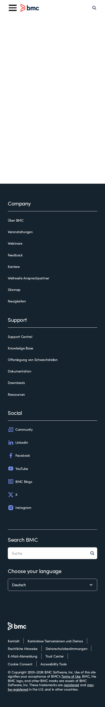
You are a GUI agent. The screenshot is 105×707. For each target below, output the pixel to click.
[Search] (94, 8)
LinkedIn (21, 442)
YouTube (21, 468)
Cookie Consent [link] (20, 664)
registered (71, 685)
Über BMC (16, 220)
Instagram (23, 507)
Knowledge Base (20, 348)
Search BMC (23, 539)
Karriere (14, 266)
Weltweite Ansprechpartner (28, 278)
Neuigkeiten (17, 301)
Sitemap (14, 290)
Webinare (15, 243)
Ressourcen (16, 394)
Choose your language (34, 571)
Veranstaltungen (20, 232)
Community (23, 429)
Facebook (22, 455)
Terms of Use (71, 676)
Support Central (20, 337)
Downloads (16, 383)
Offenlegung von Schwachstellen (33, 360)
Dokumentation (19, 371)
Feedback (15, 255)
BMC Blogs (23, 481)
